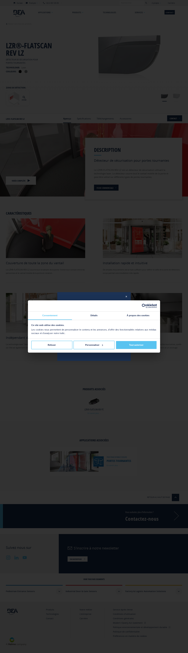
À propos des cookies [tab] (138, 315)
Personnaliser (92, 345)
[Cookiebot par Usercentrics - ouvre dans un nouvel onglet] (144, 306)
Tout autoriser (136, 345)
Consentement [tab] (49, 315)
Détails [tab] (94, 315)
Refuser (52, 345)
